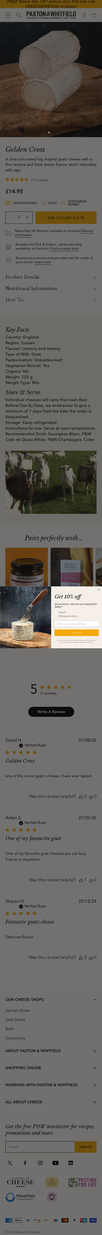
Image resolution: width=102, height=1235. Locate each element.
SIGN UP (76, 632)
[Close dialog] (98, 590)
